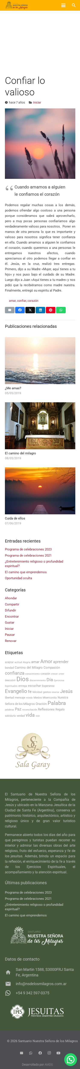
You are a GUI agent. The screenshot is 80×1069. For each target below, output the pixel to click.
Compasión (52, 667)
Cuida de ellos (15, 518)
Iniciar (37, 102)
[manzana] (40, 751)
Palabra (57, 703)
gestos (47, 692)
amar (12, 300)
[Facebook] (40, 1053)
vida (30, 715)
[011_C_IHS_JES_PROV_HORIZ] (40, 1011)
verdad (21, 715)
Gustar (9, 622)
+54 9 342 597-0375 (32, 993)
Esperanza (48, 685)
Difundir (10, 610)
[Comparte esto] (20, 310)
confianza (14, 673)
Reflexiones (46, 709)
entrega (22, 685)
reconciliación (29, 709)
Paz (18, 709)
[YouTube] (58, 1053)
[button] (63, 5)
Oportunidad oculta (18, 578)
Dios (22, 679)
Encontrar (12, 616)
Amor (46, 661)
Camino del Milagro (29, 667)
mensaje (20, 697)
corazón (33, 300)
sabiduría (10, 715)
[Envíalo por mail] (10, 310)
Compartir (12, 604)
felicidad (37, 692)
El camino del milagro (20, 453)
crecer (54, 673)
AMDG (49, 1064)
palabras (9, 709)
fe (30, 691)
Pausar (10, 635)
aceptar (9, 662)
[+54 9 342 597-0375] (10, 993)
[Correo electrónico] (21, 1053)
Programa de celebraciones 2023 (28, 549)
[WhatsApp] (30, 1053)
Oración (41, 704)
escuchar (34, 686)
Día (50, 679)
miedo (29, 697)
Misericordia (50, 697)
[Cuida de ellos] (40, 490)
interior (55, 692)
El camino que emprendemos (26, 572)
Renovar (10, 641)
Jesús (66, 691)
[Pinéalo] (50, 310)
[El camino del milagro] (40, 425)
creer (61, 673)
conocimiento (32, 673)
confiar (21, 300)
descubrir (10, 680)
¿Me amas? (13, 388)
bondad (9, 667)
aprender (60, 662)
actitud (18, 662)
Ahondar (11, 598)
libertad (9, 697)
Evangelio (16, 691)
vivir (38, 716)
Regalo (60, 709)
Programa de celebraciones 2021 (28, 555)
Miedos (37, 697)
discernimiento (38, 680)
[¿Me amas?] (40, 360)
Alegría (26, 662)
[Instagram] (49, 1053)
